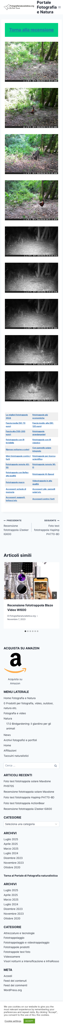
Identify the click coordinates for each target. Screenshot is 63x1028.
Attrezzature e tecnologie (19, 933)
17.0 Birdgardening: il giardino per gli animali (28, 726)
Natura (8, 718)
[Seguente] (54, 595)
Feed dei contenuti (15, 980)
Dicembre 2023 (13, 858)
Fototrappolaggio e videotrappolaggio (26, 942)
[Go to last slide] (8, 595)
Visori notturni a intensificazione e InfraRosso (31, 961)
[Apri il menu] (59, 7)
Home (7, 745)
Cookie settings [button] (13, 1021)
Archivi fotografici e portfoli (20, 740)
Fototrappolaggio (14, 937)
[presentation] (31, 580)
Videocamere (12, 956)
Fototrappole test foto (17, 951)
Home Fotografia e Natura (20, 698)
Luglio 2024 (11, 853)
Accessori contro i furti (43, 499)
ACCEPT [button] (29, 1021)
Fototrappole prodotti (17, 947)
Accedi (8, 976)
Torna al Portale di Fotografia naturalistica (31, 875)
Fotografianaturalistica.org (23, 616)
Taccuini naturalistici (16, 755)
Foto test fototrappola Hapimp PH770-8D (46, 527)
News (7, 734)
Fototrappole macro (15, 482)
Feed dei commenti (15, 985)
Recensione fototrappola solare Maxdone (29, 791)
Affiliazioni (10, 750)
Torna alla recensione (31, 29)
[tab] (25, 631)
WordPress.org (13, 990)
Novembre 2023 (14, 862)
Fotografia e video (15, 713)
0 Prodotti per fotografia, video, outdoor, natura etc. (28, 706)
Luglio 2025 (11, 839)
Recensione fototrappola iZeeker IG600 (16, 527)
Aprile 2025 (11, 843)
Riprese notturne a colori (17, 449)
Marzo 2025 (11, 848)
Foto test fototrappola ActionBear (24, 803)
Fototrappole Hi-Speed (43, 474)
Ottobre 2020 (12, 867)
